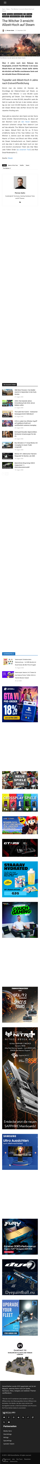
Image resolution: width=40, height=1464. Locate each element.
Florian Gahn (10, 30)
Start (3, 9)
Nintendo (9, 14)
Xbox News (28, 16)
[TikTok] (28, 1417)
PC (24, 14)
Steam (10, 158)
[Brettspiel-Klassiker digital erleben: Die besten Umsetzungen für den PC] (7, 434)
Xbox (22, 16)
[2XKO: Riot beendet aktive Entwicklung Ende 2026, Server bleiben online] (7, 403)
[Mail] (18, 1417)
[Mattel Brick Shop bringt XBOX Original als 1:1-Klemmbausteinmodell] (7, 465)
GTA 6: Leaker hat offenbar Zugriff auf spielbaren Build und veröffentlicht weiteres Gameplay (26, 423)
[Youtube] (9, 1422)
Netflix (22, 165)
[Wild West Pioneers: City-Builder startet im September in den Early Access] (7, 392)
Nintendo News (18, 14)
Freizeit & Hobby (7, 467)
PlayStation (6, 16)
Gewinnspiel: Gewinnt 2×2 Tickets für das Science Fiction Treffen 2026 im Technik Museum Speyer (25, 675)
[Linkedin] (20, 202)
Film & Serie (6, 416)
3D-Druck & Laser (7, 458)
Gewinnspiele (8, 654)
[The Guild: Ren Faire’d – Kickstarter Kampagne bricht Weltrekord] (7, 414)
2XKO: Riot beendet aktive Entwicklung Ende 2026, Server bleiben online (25, 403)
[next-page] (7, 473)
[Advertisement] (20, 294)
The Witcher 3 (7, 168)
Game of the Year (13, 165)
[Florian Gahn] (3, 30)
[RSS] (23, 1417)
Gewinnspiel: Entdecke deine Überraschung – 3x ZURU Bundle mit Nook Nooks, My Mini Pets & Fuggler (25, 662)
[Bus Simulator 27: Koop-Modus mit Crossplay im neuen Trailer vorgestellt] (7, 445)
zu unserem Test (23, 150)
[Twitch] (33, 1417)
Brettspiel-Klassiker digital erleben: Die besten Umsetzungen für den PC (26, 434)
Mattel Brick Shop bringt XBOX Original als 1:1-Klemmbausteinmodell (25, 465)
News (8, 9)
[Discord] (4, 1417)
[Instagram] (13, 1417)
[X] (4, 1422)
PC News (29, 14)
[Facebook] (9, 1417)
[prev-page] (3, 473)
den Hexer (25, 122)
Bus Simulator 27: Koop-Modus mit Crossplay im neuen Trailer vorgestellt (26, 445)
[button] (4, 1460)
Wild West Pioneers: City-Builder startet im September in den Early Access (25, 392)
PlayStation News (14, 16)
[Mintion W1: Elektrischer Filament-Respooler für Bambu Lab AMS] (7, 456)
